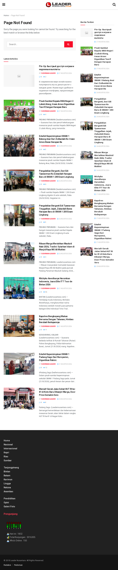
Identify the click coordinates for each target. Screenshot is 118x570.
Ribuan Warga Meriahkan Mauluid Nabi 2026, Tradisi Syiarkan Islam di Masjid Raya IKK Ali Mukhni (57, 246)
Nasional (8, 444)
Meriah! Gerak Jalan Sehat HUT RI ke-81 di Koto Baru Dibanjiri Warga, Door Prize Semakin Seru (57, 392)
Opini (6, 502)
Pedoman (18, 565)
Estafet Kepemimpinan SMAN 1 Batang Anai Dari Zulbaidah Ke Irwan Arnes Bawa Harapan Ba (57, 139)
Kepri (6, 452)
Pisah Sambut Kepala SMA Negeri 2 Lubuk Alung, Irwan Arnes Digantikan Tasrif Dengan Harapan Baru (57, 104)
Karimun (8, 479)
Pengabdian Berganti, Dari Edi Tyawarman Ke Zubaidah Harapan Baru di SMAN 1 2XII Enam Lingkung (56, 174)
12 (46, 367)
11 (46, 330)
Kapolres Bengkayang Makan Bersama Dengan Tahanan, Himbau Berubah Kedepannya (56, 319)
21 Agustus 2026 (65, 288)
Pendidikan (9, 498)
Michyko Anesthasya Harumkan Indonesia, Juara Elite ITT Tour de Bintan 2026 (55, 281)
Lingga (7, 483)
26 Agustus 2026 (65, 146)
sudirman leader (48, 73)
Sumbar (8, 460)
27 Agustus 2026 (65, 73)
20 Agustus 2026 (65, 399)
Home (6, 15)
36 (46, 292)
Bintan (7, 471)
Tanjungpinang (11, 467)
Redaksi (7, 565)
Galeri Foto (9, 506)
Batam (7, 475)
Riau (6, 456)
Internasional (10, 448)
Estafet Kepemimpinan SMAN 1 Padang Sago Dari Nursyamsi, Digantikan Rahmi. (54, 357)
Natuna (7, 487)
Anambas (8, 491)
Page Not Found (18, 15)
